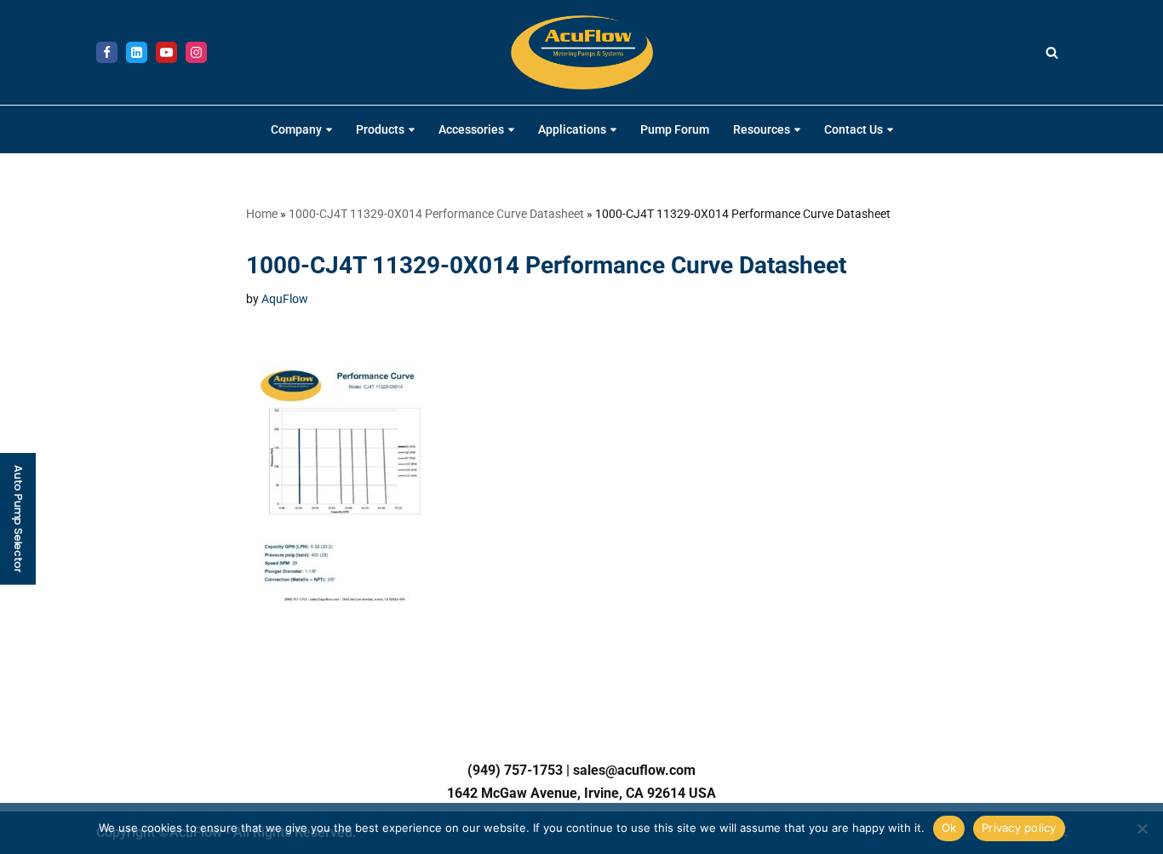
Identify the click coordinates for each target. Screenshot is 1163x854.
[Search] (1052, 52)
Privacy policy (1019, 827)
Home (262, 214)
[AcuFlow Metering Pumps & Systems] (582, 52)
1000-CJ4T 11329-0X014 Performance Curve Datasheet (436, 214)
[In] (136, 52)
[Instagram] (196, 52)
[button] (329, 130)
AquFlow (284, 299)
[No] (1141, 828)
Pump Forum (674, 130)
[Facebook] (106, 52)
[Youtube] (166, 52)
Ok (949, 827)
